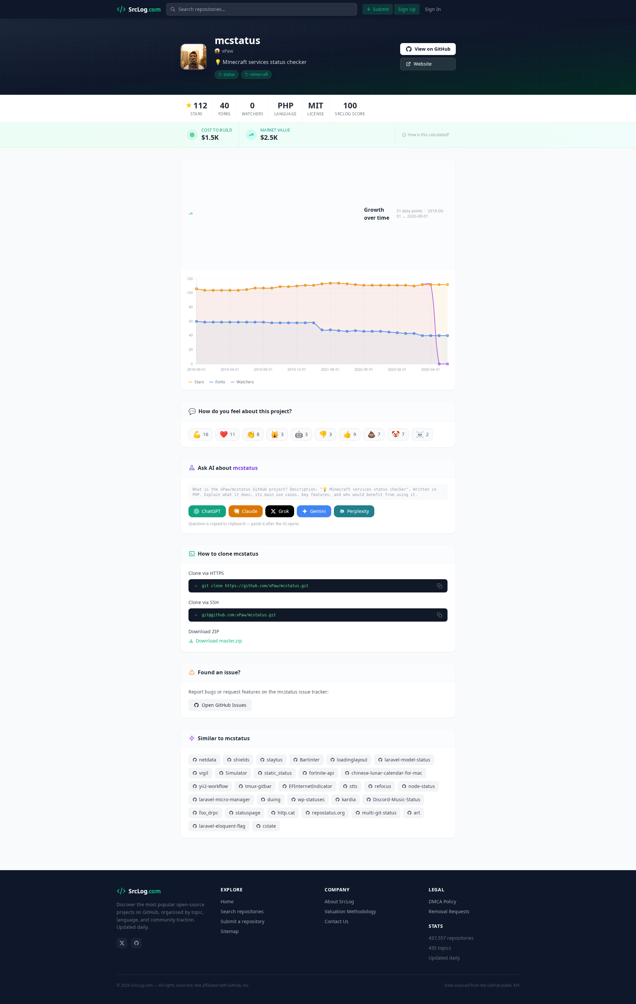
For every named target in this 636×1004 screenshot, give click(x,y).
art (417, 812)
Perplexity (358, 511)
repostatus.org (328, 812)
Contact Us (336, 921)
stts (353, 786)
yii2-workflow (213, 786)
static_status (278, 773)
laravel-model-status (407, 759)
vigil (203, 773)
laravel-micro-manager (224, 799)
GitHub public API (503, 985)
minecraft (259, 74)
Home (227, 901)
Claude (249, 511)
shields (241, 759)
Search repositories (242, 911)
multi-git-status (379, 812)
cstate (269, 826)
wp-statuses (311, 799)
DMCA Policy (442, 901)
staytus (275, 759)
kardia (349, 799)
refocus (383, 786)
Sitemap (230, 931)
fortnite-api (321, 773)
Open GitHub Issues (224, 705)
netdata (207, 759)
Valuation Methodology (350, 911)
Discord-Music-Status (396, 799)
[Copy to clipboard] (439, 585)
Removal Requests (449, 911)
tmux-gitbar (258, 786)
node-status (421, 786)
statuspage (248, 812)
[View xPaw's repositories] (193, 56)
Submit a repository (242, 921)
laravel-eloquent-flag (222, 826)
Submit (381, 9)
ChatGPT (211, 511)
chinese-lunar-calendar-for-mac (386, 773)
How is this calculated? (428, 135)
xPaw (227, 51)
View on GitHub (432, 49)
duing (274, 799)
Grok (284, 511)
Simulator (236, 773)
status (229, 74)
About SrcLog (339, 901)
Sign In (433, 9)
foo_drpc (208, 812)
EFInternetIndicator (310, 786)
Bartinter (310, 759)
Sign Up (407, 9)
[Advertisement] (278, 213)
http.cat (286, 812)
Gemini (318, 511)
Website (423, 64)
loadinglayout (352, 759)
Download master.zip (219, 641)
